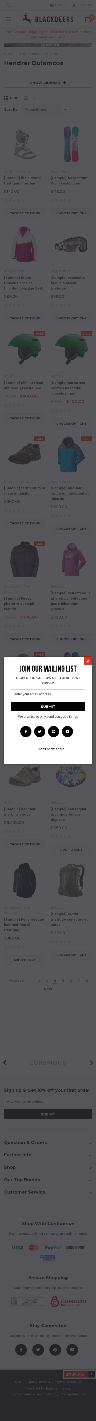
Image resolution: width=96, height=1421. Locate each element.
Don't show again (51, 749)
